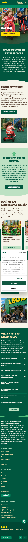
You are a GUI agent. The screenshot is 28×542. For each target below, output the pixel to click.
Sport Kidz (4, 464)
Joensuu (3, 478)
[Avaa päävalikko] (26, 2)
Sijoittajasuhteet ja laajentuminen (10, 510)
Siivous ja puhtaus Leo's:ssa (8, 517)
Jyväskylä (4, 481)
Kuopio (3, 486)
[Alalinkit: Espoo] (6, 473)
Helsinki (3, 475)
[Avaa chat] (24, 521)
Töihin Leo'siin (5, 507)
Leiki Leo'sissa (16, 6)
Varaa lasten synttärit (7, 454)
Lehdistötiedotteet (6, 512)
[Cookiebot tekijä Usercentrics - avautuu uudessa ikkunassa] (19, 252)
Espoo (3, 472)
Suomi (6, 537)
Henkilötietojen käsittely (7, 529)
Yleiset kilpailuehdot (6, 532)
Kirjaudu (20, 2)
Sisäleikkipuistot (6, 6)
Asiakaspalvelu (5, 504)
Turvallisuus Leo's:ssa (7, 515)
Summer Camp (5, 459)
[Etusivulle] (4, 2)
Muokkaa (13, 288)
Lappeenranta (5, 491)
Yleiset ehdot (19, 529)
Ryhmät (3, 456)
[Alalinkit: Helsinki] (7, 475)
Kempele (3, 483)
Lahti (2, 489)
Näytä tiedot (20, 278)
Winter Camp (4, 462)
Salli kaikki (14, 283)
